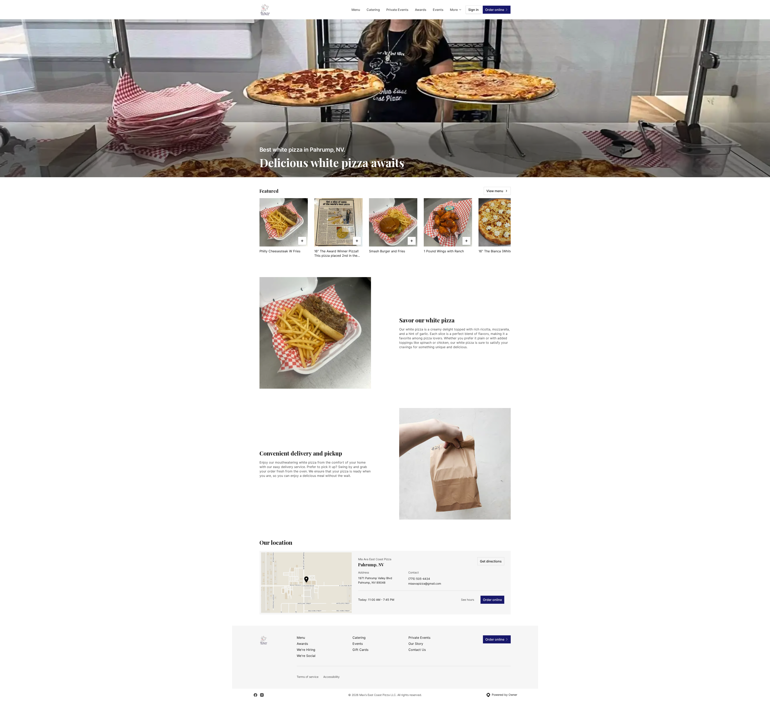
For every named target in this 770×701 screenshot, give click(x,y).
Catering (373, 10)
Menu (355, 10)
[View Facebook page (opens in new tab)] (255, 695)
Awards (420, 10)
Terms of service (307, 676)
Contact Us (417, 650)
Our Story (415, 644)
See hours (467, 599)
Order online (492, 600)
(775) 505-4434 (419, 579)
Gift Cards (360, 650)
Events (438, 10)
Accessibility (331, 676)
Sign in (473, 10)
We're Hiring (306, 650)
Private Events (397, 10)
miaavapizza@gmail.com (424, 584)
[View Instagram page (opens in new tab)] (261, 695)
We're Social (306, 656)
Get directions (491, 561)
